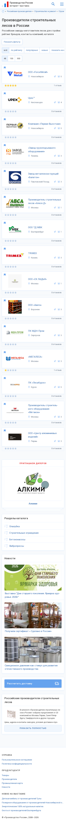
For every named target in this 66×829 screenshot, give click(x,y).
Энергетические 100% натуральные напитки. (23, 806)
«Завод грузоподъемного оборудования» (42, 150)
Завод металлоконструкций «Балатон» (43, 175)
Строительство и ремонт (45, 11)
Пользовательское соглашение (17, 760)
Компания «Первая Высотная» (44, 123)
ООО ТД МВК (35, 227)
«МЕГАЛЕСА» (35, 356)
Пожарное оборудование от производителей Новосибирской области (33, 802)
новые (45, 50)
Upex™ (31, 98)
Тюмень (34, 156)
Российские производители (19, 11)
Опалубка (14, 526)
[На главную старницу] (3, 11)
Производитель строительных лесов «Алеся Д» (44, 201)
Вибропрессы (16, 546)
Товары (5, 775)
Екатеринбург (37, 232)
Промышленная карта (12, 783)
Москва (34, 207)
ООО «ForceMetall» (38, 72)
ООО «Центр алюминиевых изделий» (42, 435)
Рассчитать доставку (19, 683)
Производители (9, 779)
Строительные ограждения (24, 533)
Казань (34, 258)
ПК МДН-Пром (36, 331)
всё (5, 50)
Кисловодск (37, 102)
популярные (32, 50)
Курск (34, 387)
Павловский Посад (40, 182)
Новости (6, 787)
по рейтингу (16, 50)
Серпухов (35, 335)
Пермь (34, 441)
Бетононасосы (17, 539)
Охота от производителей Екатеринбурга (21, 810)
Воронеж (35, 309)
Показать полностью (33, 728)
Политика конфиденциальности (17, 764)
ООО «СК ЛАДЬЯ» (37, 279)
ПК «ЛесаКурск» (37, 382)
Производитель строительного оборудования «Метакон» (43, 409)
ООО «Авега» (35, 305)
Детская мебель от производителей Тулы (21, 798)
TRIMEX (32, 253)
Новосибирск (37, 76)
